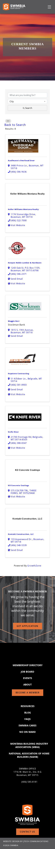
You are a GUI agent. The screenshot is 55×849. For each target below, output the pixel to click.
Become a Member (28, 692)
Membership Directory (27, 665)
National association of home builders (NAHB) (29, 755)
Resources (27, 706)
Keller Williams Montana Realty (23, 209)
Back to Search (15, 125)
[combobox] (27, 101)
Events (27, 678)
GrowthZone (34, 565)
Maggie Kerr (14, 321)
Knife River (13, 432)
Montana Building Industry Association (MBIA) (29, 745)
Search (28, 108)
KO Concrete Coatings (18, 485)
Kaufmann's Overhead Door (21, 160)
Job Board (27, 671)
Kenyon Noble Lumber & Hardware (25, 262)
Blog (27, 712)
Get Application (27, 626)
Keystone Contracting (18, 373)
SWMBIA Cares (27, 725)
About (27, 684)
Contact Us (27, 831)
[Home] (14, 7)
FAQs (27, 719)
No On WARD (27, 731)
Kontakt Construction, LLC (21, 534)
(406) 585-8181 (29, 781)
